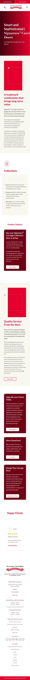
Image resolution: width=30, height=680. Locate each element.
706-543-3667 (15, 592)
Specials (15, 660)
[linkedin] (20, 639)
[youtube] (16, 639)
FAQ (15, 657)
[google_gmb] (13, 639)
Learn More (10, 379)
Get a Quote (12, 429)
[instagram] (10, 639)
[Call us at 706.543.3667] (5, 7)
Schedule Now (7, 2)
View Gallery (12, 267)
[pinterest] (23, 639)
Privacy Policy (15, 665)
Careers (15, 654)
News (15, 652)
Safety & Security (15, 649)
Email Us (15, 595)
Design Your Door (13, 496)
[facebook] (7, 639)
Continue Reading (12, 545)
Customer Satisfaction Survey (15, 646)
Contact (12, 457)
